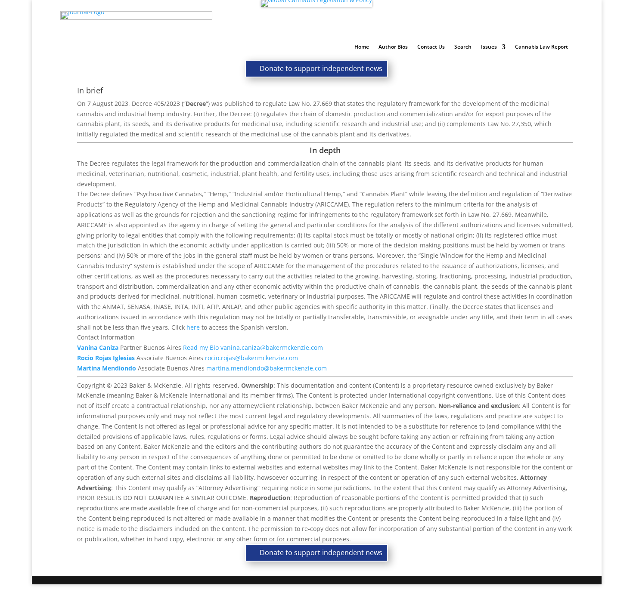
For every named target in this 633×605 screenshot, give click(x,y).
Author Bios (393, 47)
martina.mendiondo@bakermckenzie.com (266, 368)
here (193, 327)
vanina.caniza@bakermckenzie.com (271, 347)
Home (361, 47)
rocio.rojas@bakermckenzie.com (251, 358)
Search (463, 47)
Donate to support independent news (321, 68)
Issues (489, 47)
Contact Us (431, 47)
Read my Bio (201, 347)
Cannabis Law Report (541, 47)
